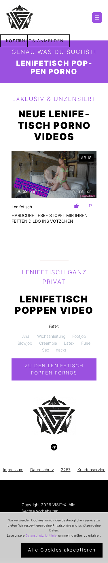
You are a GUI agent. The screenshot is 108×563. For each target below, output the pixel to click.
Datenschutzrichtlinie (40, 535)
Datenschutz (42, 469)
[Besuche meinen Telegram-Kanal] (54, 447)
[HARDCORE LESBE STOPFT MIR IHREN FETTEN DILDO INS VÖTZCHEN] (54, 174)
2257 (66, 469)
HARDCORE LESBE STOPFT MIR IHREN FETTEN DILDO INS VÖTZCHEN (50, 218)
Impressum (13, 469)
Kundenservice (91, 469)
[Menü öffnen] (97, 17)
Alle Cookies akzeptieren (62, 550)
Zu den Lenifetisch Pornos (54, 369)
